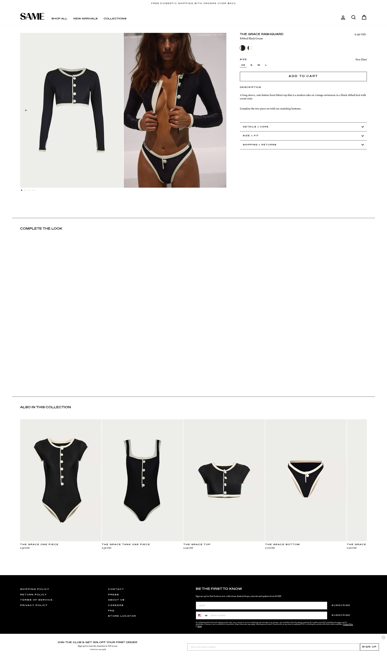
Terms (199, 626)
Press (113, 594)
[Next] (220, 110)
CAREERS (116, 605)
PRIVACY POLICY (34, 605)
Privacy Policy (348, 624)
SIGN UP (369, 646)
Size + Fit (251, 135)
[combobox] (202, 615)
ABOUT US (116, 600)
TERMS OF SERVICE (36, 600)
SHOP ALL (59, 18)
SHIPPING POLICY (34, 589)
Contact (116, 589)
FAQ (111, 610)
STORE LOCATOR (122, 616)
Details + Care (256, 127)
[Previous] (26, 110)
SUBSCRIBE (341, 605)
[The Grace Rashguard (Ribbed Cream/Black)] (250, 48)
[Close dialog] (383, 637)
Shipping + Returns (260, 145)
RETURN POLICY (33, 594)
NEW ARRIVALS (85, 18)
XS (243, 65)
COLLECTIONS (115, 18)
